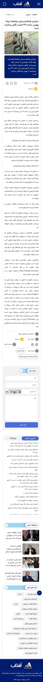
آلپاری (18, 614)
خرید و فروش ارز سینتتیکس (28, 638)
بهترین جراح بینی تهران (29, 609)
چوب (15, 604)
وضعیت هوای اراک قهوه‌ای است (27, 500)
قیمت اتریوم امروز (31, 653)
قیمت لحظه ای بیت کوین (29, 643)
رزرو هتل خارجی (19, 619)
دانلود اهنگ (33, 619)
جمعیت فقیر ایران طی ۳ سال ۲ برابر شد (24, 460)
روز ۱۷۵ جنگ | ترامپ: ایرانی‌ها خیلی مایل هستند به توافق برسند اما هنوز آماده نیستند (23, 444)
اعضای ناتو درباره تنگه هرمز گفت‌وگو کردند (24, 504)
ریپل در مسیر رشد (31, 633)
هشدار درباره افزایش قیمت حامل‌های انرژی (24, 514)
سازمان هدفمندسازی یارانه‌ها (28, 356)
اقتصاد (34, 15)
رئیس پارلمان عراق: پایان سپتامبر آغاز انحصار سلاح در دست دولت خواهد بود (23, 475)
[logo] (22, 3)
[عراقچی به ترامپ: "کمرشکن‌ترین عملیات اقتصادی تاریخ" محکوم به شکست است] (30, 549)
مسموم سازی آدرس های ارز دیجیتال (25, 628)
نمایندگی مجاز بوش (30, 599)
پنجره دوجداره (32, 594)
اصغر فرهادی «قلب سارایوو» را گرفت (26, 497)
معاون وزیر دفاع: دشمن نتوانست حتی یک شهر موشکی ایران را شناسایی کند (22, 481)
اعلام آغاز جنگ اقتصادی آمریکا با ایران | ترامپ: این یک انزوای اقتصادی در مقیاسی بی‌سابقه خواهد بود (13, 576)
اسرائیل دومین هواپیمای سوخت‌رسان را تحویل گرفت (23, 509)
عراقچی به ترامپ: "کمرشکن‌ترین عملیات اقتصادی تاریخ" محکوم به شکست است (13, 549)
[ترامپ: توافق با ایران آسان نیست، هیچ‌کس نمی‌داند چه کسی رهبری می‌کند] (30, 535)
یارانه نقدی (20, 351)
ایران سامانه (17, 680)
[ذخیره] (36, 344)
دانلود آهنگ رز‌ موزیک (30, 604)
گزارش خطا (31, 339)
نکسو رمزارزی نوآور (31, 624)
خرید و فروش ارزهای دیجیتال (28, 648)
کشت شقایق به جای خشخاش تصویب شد (24, 463)
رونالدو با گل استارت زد (30, 493)
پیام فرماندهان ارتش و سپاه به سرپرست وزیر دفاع (23, 468)
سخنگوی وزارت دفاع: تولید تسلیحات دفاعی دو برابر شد (23, 451)
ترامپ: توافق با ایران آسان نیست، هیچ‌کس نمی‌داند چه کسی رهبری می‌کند (13, 535)
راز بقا (20, 594)
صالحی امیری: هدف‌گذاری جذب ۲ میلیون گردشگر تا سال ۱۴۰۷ (24, 488)
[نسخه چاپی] (32, 344)
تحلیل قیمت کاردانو (13, 633)
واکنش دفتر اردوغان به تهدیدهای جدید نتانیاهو (22, 456)
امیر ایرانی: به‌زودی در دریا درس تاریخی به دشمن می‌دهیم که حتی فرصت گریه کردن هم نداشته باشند (13, 562)
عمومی (28, 15)
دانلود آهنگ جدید (31, 614)
